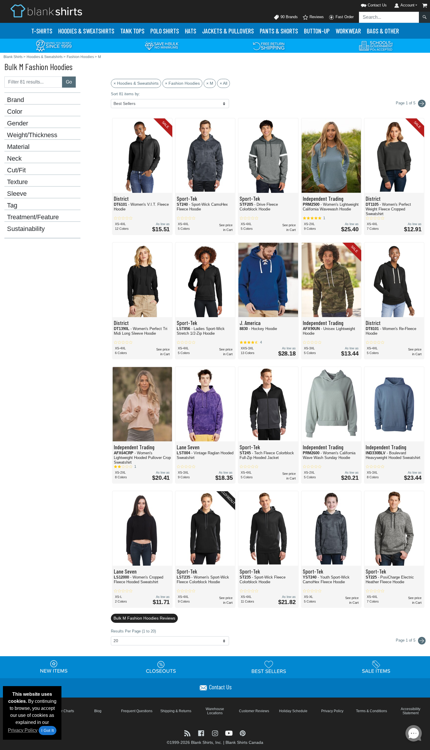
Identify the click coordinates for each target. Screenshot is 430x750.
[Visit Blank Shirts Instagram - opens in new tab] (215, 732)
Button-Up (317, 31)
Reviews (316, 17)
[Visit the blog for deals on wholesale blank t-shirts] (188, 732)
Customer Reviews (254, 711)
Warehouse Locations (215, 711)
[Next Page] (422, 103)
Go (69, 81)
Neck (14, 158)
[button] (366, 4)
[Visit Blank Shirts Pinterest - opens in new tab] (242, 732)
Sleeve (17, 194)
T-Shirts (41, 31)
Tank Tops (132, 31)
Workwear (348, 31)
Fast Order (344, 17)
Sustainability (26, 229)
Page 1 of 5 (406, 640)
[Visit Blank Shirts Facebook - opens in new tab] (202, 732)
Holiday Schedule (293, 711)
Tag (12, 205)
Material (18, 147)
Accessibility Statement (410, 711)
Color (14, 111)
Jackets (228, 31)
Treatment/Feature (33, 217)
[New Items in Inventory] (54, 666)
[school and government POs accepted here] (376, 46)
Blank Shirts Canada (244, 742)
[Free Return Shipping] (269, 45)
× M (209, 83)
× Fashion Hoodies (182, 83)
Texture (17, 182)
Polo (164, 31)
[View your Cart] (425, 5)
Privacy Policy (22, 730)
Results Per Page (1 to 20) (133, 631)
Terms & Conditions (371, 711)
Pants (279, 31)
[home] (46, 10)
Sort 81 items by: (125, 94)
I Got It (47, 730)
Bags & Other (383, 31)
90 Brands (288, 17)
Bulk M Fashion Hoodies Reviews (144, 618)
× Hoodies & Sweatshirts (136, 83)
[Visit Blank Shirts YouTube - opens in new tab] (229, 732)
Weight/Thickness (32, 135)
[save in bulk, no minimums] (161, 45)
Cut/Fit (16, 170)
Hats (190, 31)
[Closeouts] (161, 666)
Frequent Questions (136, 711)
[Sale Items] (376, 666)
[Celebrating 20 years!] (54, 45)
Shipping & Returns (175, 711)
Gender (17, 123)
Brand (15, 100)
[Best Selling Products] (269, 666)
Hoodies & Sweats (86, 31)
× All (223, 83)
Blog (98, 711)
